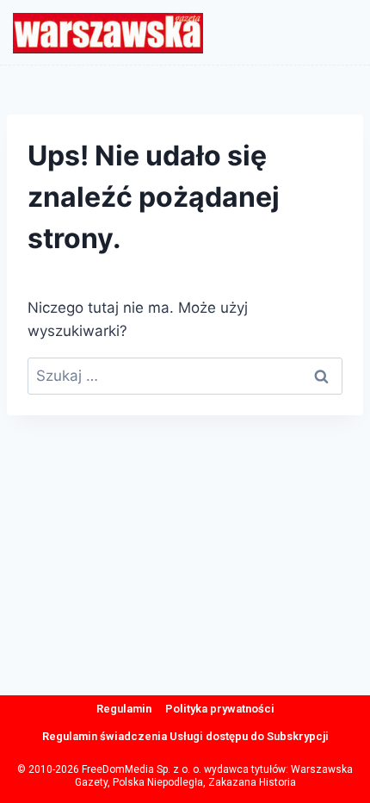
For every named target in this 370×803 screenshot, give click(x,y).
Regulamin (123, 708)
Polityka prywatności (219, 708)
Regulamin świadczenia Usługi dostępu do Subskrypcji (185, 736)
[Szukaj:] (185, 375)
